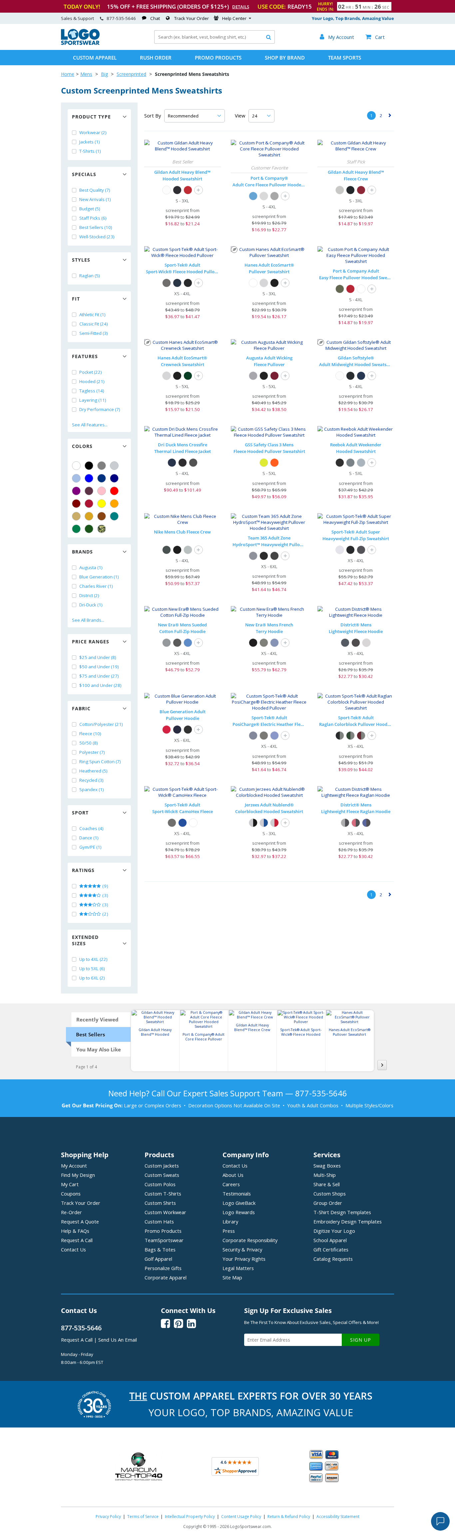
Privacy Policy (108, 1516)
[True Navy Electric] (253, 735)
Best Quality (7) (94, 190)
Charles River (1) (96, 586)
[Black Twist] (263, 642)
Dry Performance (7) (99, 409)
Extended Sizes (85, 940)
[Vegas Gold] (76, 516)
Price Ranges (90, 641)
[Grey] (101, 465)
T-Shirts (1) (90, 151)
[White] (76, 465)
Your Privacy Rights (244, 1258)
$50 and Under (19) (99, 667)
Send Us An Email (117, 1339)
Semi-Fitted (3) (93, 333)
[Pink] (101, 491)
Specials (84, 174)
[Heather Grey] (361, 462)
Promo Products (218, 57)
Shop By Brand (285, 57)
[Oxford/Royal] (263, 822)
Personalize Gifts (163, 1268)
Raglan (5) (89, 276)
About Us (233, 1175)
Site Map (232, 1277)
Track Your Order (191, 18)
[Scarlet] (89, 503)
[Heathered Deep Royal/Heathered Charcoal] (366, 822)
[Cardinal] (89, 491)
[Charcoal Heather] (350, 462)
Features (85, 356)
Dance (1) (89, 838)
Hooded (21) (92, 381)
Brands (82, 552)
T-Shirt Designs (342, 1212)
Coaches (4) (91, 828)
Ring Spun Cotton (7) (100, 762)
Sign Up (360, 1340)
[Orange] (114, 503)
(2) (105, 914)
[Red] (114, 491)
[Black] (89, 465)
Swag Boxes (327, 1165)
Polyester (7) (92, 752)
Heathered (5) (93, 771)
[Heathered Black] (355, 642)
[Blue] (89, 478)
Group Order (327, 1203)
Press (229, 1230)
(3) (105, 895)
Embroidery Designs (347, 1221)
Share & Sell (326, 1184)
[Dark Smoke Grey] (166, 283)
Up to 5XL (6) (92, 969)
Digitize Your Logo (334, 1230)
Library (230, 1221)
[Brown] (101, 516)
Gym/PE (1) (90, 847)
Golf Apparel (158, 1258)
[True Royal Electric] (274, 735)
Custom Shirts (160, 1203)
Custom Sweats (162, 1175)
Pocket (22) (90, 372)
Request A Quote (80, 1221)
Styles (81, 260)
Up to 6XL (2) (92, 978)
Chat (155, 18)
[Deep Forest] (188, 375)
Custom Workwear (165, 1212)
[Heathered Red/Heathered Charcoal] (355, 822)
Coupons (71, 1193)
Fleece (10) (90, 734)
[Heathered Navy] (345, 642)
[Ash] (263, 196)
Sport (80, 812)
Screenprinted (131, 74)
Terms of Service (143, 1516)
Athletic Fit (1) (92, 315)
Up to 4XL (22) (93, 959)
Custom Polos (160, 1184)
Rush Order (156, 57)
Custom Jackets (162, 1165)
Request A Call (77, 1240)
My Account (74, 1165)
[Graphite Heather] (361, 550)
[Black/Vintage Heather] (339, 735)
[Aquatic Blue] (253, 196)
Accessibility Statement (337, 1516)
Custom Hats (159, 1221)
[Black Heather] (177, 642)
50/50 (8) (88, 743)
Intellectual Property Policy (190, 1516)
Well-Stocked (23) (97, 237)
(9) (105, 886)
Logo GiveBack (239, 1203)
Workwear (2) (93, 132)
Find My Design (78, 1175)
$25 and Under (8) (97, 657)
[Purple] (76, 491)
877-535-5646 (121, 18)
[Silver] (114, 465)
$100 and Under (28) (100, 685)
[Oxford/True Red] (274, 822)
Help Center (234, 18)
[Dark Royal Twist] (274, 642)
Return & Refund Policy (288, 1516)
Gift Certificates (330, 1249)
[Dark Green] (89, 529)
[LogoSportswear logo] (80, 43)
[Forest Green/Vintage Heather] (350, 735)
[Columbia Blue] (76, 478)
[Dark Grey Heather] (188, 550)
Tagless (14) (91, 391)
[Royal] (101, 478)
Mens (86, 74)
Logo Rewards (239, 1212)
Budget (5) (89, 209)
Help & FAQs (75, 1230)
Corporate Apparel (166, 1277)
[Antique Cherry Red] (188, 190)
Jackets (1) (89, 142)
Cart (375, 37)
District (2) (89, 595)
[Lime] (263, 462)
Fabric (81, 708)
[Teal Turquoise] (114, 516)
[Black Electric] (263, 735)
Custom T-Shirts (163, 1193)
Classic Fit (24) (93, 324)
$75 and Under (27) (99, 676)
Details (240, 7)
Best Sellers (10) (95, 227)
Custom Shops (329, 1193)
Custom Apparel (95, 57)
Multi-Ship (324, 1175)
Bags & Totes (160, 1249)
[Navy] (114, 478)
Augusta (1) (91, 567)
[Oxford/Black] (253, 822)
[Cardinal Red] (361, 190)
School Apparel (330, 1240)
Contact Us (73, 1249)
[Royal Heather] (188, 642)
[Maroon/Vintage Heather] (361, 735)
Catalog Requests (333, 1258)
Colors (82, 446)
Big (104, 74)
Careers (231, 1184)
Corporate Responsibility (250, 1240)
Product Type (91, 116)
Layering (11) (92, 400)
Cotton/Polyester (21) (101, 724)
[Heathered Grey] (366, 642)
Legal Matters (238, 1268)
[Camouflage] (101, 529)
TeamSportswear (164, 1240)
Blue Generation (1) (99, 577)
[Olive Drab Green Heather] (339, 289)
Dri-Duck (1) (91, 605)
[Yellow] (101, 503)
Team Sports (344, 57)
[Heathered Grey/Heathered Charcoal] (345, 822)
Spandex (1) (91, 789)
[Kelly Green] (76, 529)
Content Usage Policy (241, 1516)
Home (67, 74)
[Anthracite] (166, 550)
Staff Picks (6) (93, 218)
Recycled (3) (91, 780)
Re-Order (71, 1212)
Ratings (83, 870)
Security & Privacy (242, 1249)
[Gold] (89, 516)
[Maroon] (76, 503)
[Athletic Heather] (274, 196)
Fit (76, 299)
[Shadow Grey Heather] (166, 642)
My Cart (70, 1184)
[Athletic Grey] (253, 375)
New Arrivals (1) (95, 199)
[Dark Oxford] (193, 462)
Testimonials (237, 1193)
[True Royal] (182, 822)
